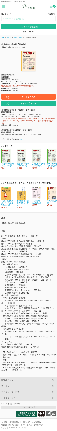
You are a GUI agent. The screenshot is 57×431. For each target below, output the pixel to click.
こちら (21, 139)
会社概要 (4, 422)
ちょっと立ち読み (28, 103)
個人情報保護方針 (15, 422)
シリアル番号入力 (28, 407)
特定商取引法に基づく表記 (10, 425)
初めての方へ (28, 31)
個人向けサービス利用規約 (32, 422)
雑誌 (15, 37)
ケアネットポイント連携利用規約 (32, 425)
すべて (9, 37)
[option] (7, 159)
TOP (2, 37)
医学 (20, 37)
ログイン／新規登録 (29, 26)
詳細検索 (51, 13)
